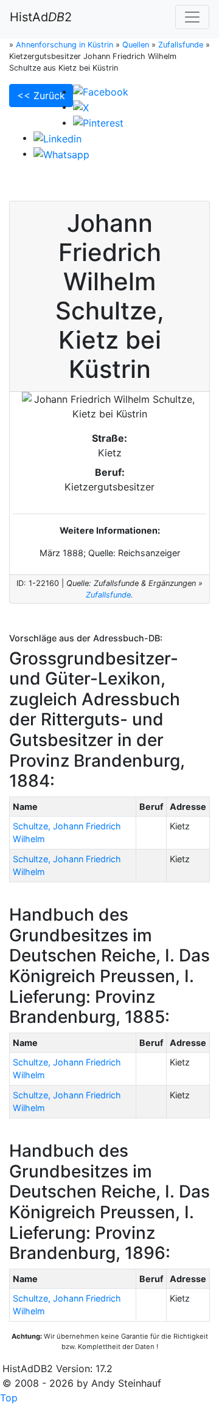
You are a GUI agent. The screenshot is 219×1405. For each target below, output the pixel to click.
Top (9, 1398)
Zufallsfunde (108, 594)
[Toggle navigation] (192, 17)
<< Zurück (41, 95)
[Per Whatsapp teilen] (61, 153)
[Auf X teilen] (81, 106)
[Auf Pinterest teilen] (98, 122)
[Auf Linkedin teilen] (57, 137)
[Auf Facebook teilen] (100, 91)
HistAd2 (41, 17)
